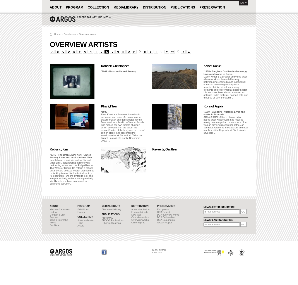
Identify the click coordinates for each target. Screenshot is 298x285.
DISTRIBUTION (154, 7)
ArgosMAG (107, 217)
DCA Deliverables (166, 217)
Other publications (111, 223)
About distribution (140, 209)
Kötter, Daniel (212, 66)
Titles (80, 223)
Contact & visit (57, 214)
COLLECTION (98, 7)
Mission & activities (60, 209)
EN (242, 3)
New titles (136, 214)
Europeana (163, 209)
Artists (80, 225)
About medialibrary (111, 209)
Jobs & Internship (59, 220)
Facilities (54, 225)
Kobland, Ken (59, 149)
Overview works (140, 220)
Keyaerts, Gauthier (164, 149)
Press (53, 222)
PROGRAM (74, 7)
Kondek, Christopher (115, 66)
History (53, 212)
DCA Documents (166, 220)
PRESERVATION (212, 7)
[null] (72, 98)
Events (81, 212)
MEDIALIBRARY (126, 7)
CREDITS (157, 252)
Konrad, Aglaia (213, 106)
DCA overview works (168, 214)
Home (57, 34)
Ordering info (138, 222)
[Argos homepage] (80, 21)
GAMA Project (164, 222)
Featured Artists (139, 212)
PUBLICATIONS (183, 7)
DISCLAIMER (159, 250)
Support (54, 217)
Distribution (70, 34)
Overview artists (140, 217)
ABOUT (56, 7)
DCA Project (163, 212)
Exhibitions (83, 209)
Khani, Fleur (109, 106)
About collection (85, 220)
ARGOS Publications (113, 220)
